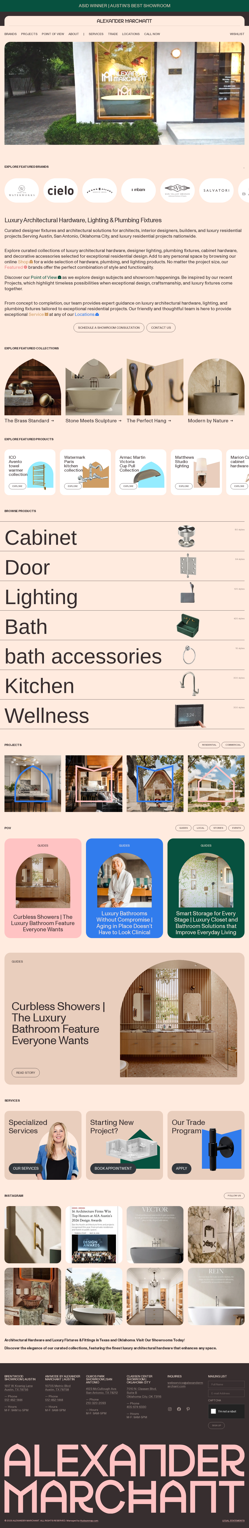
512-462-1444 (13, 1400)
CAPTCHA (214, 1400)
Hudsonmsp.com (89, 1520)
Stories (218, 827)
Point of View (44, 277)
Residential (209, 744)
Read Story (25, 1073)
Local (200, 827)
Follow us (234, 1195)
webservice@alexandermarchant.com (185, 1384)
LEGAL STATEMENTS (233, 1520)
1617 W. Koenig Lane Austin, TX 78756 (18, 1388)
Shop (23, 262)
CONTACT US (161, 328)
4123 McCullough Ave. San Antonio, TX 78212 (102, 1391)
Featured (13, 267)
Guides (183, 827)
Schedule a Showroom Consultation (109, 328)
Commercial (233, 744)
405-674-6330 (136, 1407)
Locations (85, 314)
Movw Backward (5, 190)
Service (36, 314)
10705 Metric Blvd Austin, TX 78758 (58, 1388)
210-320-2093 (96, 1403)
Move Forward (245, 190)
